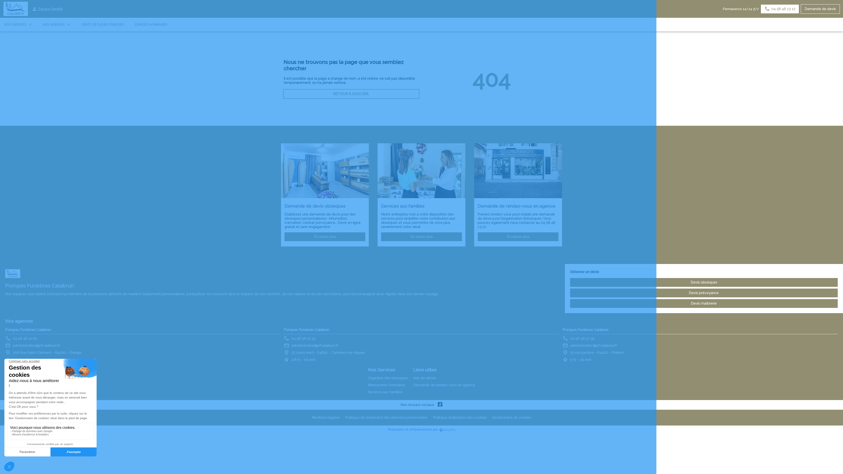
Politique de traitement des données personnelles (386, 417)
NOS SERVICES (15, 24)
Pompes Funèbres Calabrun (28, 330)
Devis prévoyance (704, 293)
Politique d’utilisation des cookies (460, 417)
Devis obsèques (704, 282)
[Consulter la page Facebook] (440, 405)
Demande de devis (820, 9)
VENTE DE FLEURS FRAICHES (102, 24)
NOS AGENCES (54, 24)
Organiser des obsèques (388, 378)
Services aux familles (385, 392)
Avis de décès (424, 378)
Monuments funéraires (386, 385)
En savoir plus (325, 237)
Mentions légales (326, 417)
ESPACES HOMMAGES (151, 24)
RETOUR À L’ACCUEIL (351, 94)
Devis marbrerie (704, 303)
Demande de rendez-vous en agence (444, 385)
